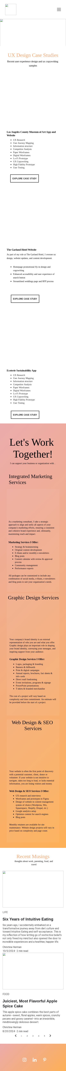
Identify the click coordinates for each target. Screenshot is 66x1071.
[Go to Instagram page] (24, 1060)
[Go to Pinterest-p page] (45, 1060)
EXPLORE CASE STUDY (24, 178)
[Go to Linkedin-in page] (35, 1060)
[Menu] (59, 9)
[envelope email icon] (54, 1061)
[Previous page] (16, 1036)
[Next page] (50, 1036)
